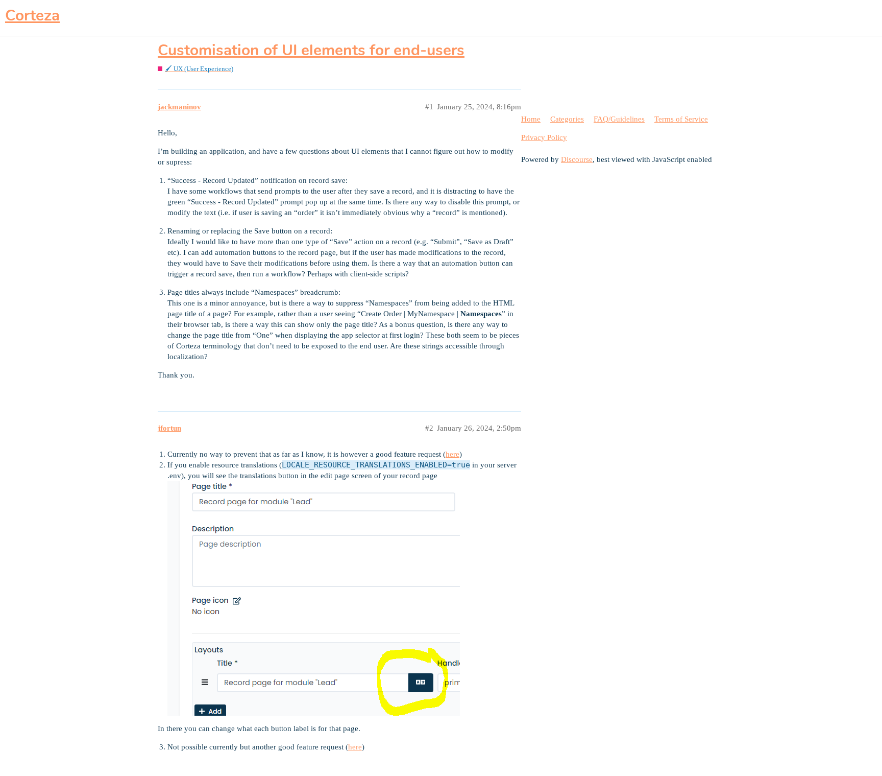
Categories (567, 119)
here (452, 454)
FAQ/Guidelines (619, 119)
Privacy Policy (544, 137)
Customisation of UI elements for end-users (311, 50)
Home (531, 119)
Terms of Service (681, 119)
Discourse (577, 159)
